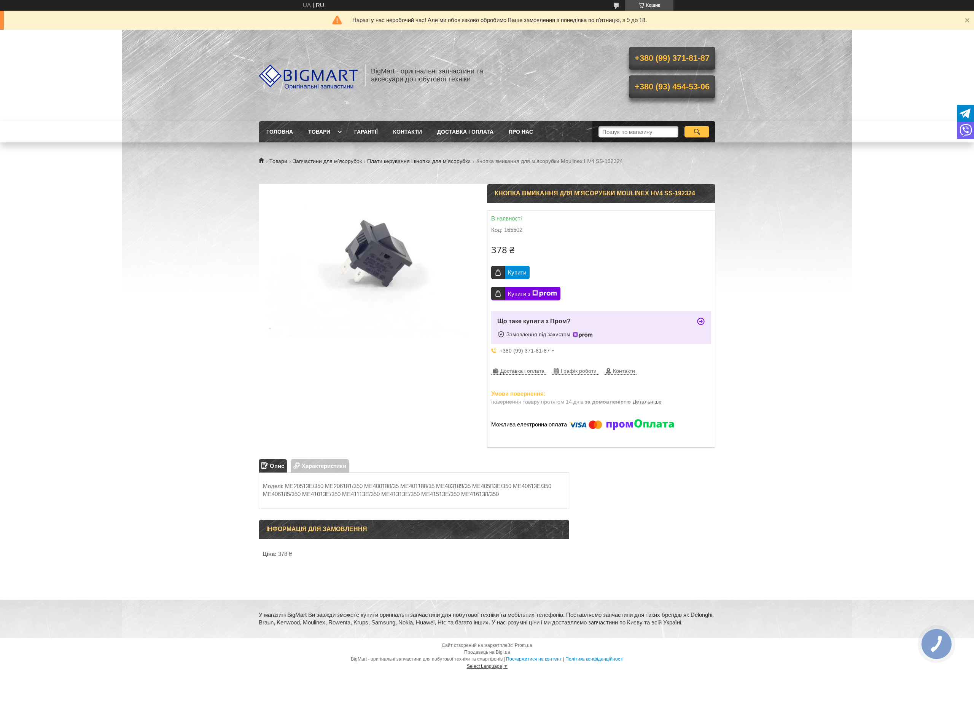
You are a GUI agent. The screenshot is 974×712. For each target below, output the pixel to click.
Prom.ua (523, 645)
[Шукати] (696, 131)
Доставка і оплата (465, 132)
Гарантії (366, 132)
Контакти (407, 132)
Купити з (519, 294)
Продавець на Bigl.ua (487, 652)
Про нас (521, 132)
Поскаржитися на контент (534, 659)
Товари (319, 132)
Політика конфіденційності (594, 659)
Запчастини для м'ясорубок (327, 161)
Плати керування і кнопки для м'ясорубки (419, 161)
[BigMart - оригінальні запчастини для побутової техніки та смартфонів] (308, 75)
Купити (517, 272)
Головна (279, 132)
